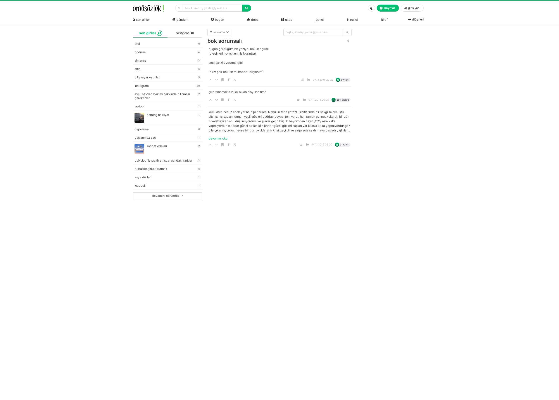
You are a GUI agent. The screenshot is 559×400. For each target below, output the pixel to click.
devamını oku (218, 138)
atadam (344, 144)
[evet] (347, 32)
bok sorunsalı (224, 41)
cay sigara (342, 99)
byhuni (345, 79)
